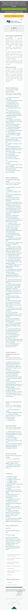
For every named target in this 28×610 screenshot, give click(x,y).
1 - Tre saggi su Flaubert (11, 476)
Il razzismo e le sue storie (12, 537)
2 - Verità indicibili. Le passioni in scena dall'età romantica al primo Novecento (13, 368)
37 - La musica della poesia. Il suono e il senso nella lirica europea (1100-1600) (13, 336)
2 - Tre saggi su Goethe (11, 478)
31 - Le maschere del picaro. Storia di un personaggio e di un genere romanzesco (14, 309)
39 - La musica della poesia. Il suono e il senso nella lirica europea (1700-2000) (13, 345)
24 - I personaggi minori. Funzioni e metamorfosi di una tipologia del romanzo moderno (14, 271)
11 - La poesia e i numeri (11, 223)
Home (13, 30)
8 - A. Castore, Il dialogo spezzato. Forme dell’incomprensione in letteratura (14, 213)
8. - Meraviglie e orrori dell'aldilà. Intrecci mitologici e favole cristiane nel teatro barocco (14, 121)
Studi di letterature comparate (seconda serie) (13, 559)
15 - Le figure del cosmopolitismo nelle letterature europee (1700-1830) (14, 239)
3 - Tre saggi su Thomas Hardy (13, 479)
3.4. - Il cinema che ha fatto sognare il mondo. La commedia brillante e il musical (13, 416)
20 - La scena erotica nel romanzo (14, 257)
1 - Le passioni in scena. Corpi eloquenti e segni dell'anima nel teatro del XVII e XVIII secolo (13, 363)
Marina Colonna (16, 459)
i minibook (9, 574)
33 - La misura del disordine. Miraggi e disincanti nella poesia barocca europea (13, 320)
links (17, 601)
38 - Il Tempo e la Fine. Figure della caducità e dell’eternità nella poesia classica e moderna (14, 341)
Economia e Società (11, 584)
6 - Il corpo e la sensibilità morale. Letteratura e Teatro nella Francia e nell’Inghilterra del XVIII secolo (14, 204)
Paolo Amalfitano (17, 93)
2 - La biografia (9, 190)
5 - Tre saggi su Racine (11, 482)
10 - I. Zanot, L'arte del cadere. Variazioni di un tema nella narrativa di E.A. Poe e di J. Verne (14, 220)
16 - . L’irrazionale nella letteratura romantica (14, 244)
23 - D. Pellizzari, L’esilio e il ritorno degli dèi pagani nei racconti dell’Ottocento (14, 266)
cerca (18, 603)
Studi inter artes (10, 568)
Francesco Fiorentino (17, 94)
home (11, 601)
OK (14, 9)
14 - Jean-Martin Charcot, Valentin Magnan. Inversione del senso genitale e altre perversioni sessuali (14, 520)
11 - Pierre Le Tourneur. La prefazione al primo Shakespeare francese (13, 503)
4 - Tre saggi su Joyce (11, 481)
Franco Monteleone (17, 406)
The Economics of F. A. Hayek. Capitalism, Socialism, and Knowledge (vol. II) (13, 543)
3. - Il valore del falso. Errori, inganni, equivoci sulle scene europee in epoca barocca (12, 105)
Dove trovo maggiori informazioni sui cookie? (14, 11)
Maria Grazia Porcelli (10, 359)
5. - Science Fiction (10, 418)
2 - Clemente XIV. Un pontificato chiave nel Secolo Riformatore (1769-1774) (13, 466)
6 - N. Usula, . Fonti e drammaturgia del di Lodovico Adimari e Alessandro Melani (14, 384)
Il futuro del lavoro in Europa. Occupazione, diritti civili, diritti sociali (13, 548)
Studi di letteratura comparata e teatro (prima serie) (13, 555)
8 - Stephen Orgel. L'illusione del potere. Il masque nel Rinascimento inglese (14, 491)
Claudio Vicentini (18, 359)
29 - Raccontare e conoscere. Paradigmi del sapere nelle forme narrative (14, 297)
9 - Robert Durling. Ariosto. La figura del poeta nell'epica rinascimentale (13, 496)
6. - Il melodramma (10, 420)
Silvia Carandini (9, 94)
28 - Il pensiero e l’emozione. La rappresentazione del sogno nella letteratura (14, 293)
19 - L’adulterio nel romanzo (12, 255)
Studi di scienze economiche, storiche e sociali (13, 571)
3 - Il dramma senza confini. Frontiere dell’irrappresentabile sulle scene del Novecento (13, 372)
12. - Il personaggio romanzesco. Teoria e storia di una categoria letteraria (13, 135)
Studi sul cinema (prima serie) (13, 566)
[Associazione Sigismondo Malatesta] (14, 21)
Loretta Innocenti (9, 184)
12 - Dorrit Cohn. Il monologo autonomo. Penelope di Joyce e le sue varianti (14, 508)
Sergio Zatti (16, 184)
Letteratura (9, 582)
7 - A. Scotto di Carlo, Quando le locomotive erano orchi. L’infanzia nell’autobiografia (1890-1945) (13, 208)
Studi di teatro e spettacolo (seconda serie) (13, 563)
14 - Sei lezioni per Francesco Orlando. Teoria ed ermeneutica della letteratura (13, 235)
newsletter (11, 603)
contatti (14, 13)
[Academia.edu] (15, 16)
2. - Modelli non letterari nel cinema (14, 412)
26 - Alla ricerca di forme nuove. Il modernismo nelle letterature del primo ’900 (14, 281)
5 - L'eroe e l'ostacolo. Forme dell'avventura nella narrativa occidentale (12, 199)
